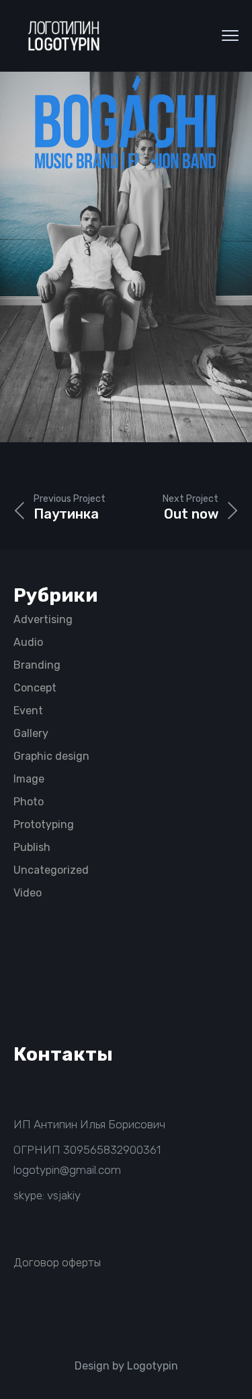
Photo (28, 801)
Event (28, 710)
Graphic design (51, 756)
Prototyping (43, 824)
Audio (28, 642)
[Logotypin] (63, 36)
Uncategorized (51, 870)
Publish (31, 847)
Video (27, 892)
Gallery (30, 733)
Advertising (43, 619)
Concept (34, 687)
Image (28, 779)
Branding (36, 665)
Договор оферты (57, 1262)
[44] (126, 254)
